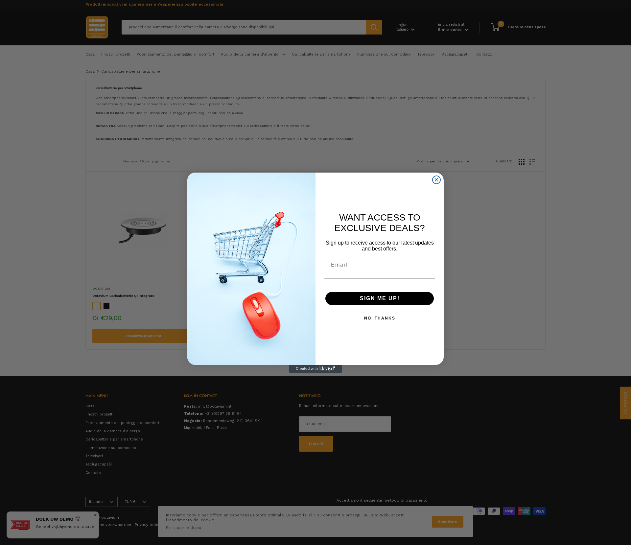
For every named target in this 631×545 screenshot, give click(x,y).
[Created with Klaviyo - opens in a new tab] (315, 369)
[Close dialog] (436, 180)
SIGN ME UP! (380, 298)
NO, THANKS (379, 318)
